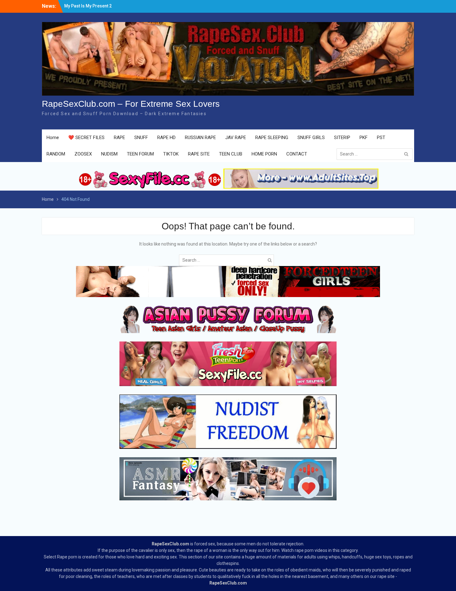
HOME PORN (264, 154)
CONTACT (296, 154)
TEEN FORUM (140, 154)
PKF (364, 137)
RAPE (119, 137)
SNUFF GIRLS (311, 137)
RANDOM (56, 154)
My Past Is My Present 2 (88, 5)
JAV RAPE (235, 137)
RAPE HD (166, 137)
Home (53, 137)
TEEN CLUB (230, 154)
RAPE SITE (199, 154)
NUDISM (109, 154)
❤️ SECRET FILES (86, 137)
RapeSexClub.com (170, 543)
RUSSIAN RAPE (200, 137)
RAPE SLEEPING (271, 137)
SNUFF (141, 137)
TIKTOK (171, 154)
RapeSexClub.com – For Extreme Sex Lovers (131, 104)
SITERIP (342, 137)
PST (381, 137)
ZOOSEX (83, 154)
